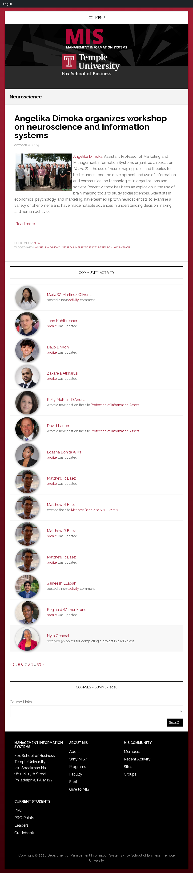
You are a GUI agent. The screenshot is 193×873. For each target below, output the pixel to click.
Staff (73, 782)
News (38, 243)
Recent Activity (137, 759)
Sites (128, 766)
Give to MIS (79, 789)
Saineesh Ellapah (61, 583)
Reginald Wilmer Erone (66, 609)
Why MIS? (78, 759)
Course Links (21, 702)
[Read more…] (25, 224)
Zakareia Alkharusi (62, 373)
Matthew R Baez (61, 478)
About (74, 751)
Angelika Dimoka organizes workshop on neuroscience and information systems (90, 126)
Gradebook (24, 833)
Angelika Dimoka (87, 156)
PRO (18, 810)
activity (73, 300)
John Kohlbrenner (62, 321)
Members (132, 751)
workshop (122, 247)
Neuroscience (85, 247)
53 (39, 664)
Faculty (75, 774)
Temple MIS (96, 39)
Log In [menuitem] (7, 4)
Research (105, 247)
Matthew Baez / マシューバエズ (95, 510)
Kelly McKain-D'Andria (66, 399)
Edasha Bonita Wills (64, 452)
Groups (130, 774)
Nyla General (58, 636)
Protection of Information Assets (115, 405)
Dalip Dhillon (58, 347)
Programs (77, 766)
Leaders (21, 825)
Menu (100, 18)
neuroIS (68, 247)
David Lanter (58, 426)
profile (52, 326)
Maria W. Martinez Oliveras (69, 294)
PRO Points (24, 818)
